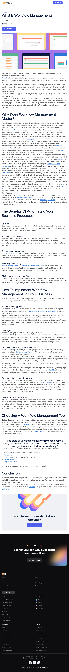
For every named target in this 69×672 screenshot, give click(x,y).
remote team (47, 382)
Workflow (5, 78)
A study (4, 380)
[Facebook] (30, 662)
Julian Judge (39, 431)
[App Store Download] (28, 657)
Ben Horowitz (19, 130)
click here (32, 487)
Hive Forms (6, 173)
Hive (62, 150)
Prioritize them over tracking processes (41, 311)
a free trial (28, 425)
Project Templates (10, 462)
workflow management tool (26, 197)
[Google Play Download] (41, 657)
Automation (8, 455)
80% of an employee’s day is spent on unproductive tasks (23, 266)
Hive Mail (60, 159)
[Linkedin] (38, 662)
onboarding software (47, 200)
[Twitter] (34, 662)
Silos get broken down (10, 253)
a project (30, 139)
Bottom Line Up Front (24, 352)
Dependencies (9, 459)
